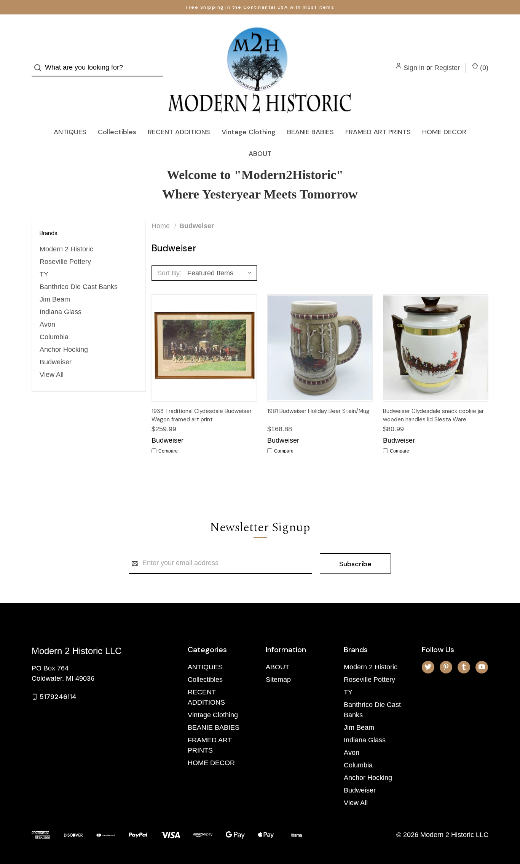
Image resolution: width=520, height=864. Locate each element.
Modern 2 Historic (66, 249)
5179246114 (58, 696)
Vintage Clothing (249, 132)
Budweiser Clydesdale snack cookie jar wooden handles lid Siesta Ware (433, 415)
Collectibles (117, 132)
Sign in (414, 67)
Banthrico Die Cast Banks (79, 287)
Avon (47, 324)
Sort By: (169, 273)
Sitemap (278, 679)
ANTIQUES (70, 132)
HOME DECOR (444, 132)
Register (447, 67)
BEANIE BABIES (310, 132)
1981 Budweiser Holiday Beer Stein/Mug (318, 411)
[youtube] (482, 667)
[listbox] (221, 273)
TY (44, 274)
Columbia (54, 337)
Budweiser (56, 362)
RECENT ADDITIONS (179, 132)
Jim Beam (55, 299)
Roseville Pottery (65, 261)
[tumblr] (464, 667)
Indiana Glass (60, 312)
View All (52, 374)
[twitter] (428, 667)
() (483, 67)
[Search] (40, 67)
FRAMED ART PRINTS (378, 132)
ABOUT (260, 153)
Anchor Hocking (64, 349)
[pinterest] (446, 667)
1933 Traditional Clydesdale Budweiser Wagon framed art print (202, 415)
